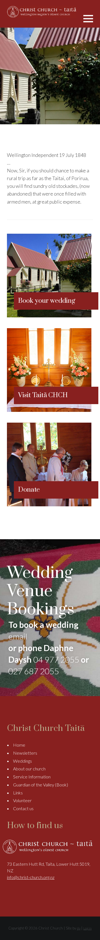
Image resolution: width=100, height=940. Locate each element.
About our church (29, 768)
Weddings (22, 760)
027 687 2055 (33, 671)
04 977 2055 (56, 659)
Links (18, 792)
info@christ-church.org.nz (30, 877)
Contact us (23, 808)
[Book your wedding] (49, 315)
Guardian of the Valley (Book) (40, 784)
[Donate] (49, 504)
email (17, 636)
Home (19, 744)
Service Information (32, 776)
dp (78, 928)
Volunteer (22, 800)
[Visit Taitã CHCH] (49, 410)
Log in (87, 928)
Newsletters (25, 752)
